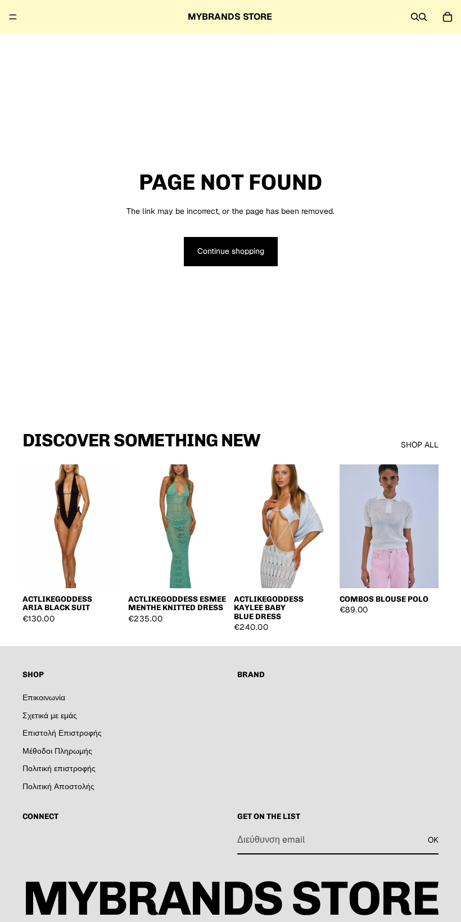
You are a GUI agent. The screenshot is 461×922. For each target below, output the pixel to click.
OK (433, 839)
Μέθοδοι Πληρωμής (57, 750)
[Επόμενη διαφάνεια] (109, 526)
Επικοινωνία (43, 697)
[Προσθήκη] (104, 571)
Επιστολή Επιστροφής (62, 733)
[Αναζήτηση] (415, 17)
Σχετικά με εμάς (49, 715)
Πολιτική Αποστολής (58, 786)
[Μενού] (13, 17)
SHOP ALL (420, 445)
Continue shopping (230, 251)
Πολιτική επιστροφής (59, 768)
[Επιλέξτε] (421, 571)
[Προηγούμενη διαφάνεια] (34, 526)
